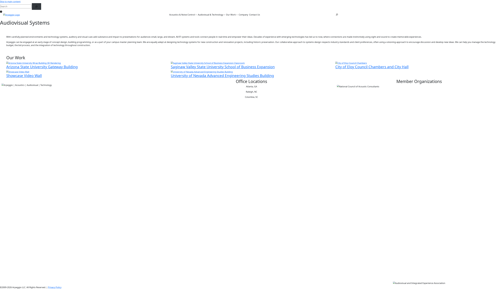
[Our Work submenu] (237, 14)
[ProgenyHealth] (11, 14)
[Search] (36, 6)
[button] (251, 11)
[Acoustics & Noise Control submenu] (196, 14)
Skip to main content (10, 1)
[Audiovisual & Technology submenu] (224, 14)
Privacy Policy (54, 287)
